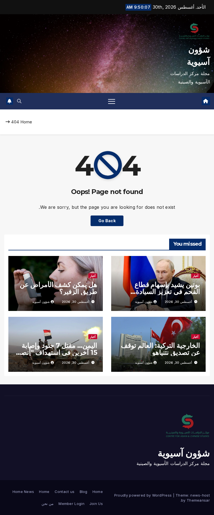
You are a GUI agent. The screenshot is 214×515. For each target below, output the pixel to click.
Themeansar (198, 500)
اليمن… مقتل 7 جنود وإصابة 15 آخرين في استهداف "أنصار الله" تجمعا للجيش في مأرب (56, 352)
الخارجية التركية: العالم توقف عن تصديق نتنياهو (160, 348)
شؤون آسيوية (143, 302)
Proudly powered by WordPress (143, 495)
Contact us (65, 491)
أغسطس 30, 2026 (178, 302)
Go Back (107, 220)
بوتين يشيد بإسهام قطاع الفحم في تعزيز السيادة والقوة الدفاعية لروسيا (167, 292)
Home (26, 121)
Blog (83, 491)
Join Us (96, 503)
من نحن (48, 503)
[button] (19, 101)
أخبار (195, 275)
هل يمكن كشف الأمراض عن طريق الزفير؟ (58, 288)
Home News (23, 491)
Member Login (71, 503)
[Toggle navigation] (111, 101)
